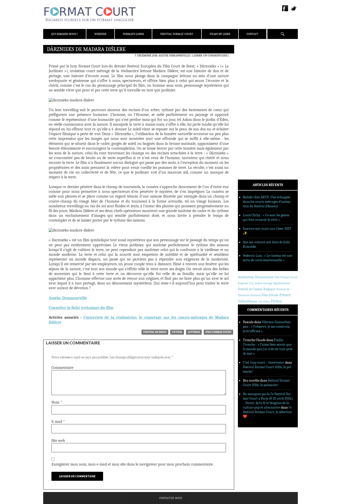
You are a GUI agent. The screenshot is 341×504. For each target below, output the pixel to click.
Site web (58, 440)
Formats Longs (133, 34)
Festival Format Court (176, 34)
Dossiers (251, 108)
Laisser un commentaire (209, 55)
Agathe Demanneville (174, 55)
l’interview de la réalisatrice (109, 317)
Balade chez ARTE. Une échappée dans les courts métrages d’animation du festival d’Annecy (267, 201)
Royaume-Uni (246, 283)
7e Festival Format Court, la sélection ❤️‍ (267, 412)
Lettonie (194, 332)
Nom (56, 402)
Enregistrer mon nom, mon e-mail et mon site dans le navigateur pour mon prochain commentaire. (132, 464)
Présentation (254, 60)
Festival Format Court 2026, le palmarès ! (266, 382)
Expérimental (281, 283)
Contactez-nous (170, 498)
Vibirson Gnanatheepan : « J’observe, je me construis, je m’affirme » (267, 326)
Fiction (177, 332)
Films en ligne (220, 34)
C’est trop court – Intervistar (263, 362)
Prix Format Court (218, 332)
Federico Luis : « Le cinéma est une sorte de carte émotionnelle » (267, 257)
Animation (246, 277)
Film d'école (269, 295)
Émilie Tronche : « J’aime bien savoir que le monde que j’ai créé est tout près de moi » (267, 347)
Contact (252, 34)
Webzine (100, 34)
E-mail (58, 421)
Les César (264, 301)
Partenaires (253, 80)
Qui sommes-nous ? (64, 34)
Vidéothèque (247, 301)
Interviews (253, 115)
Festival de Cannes (250, 289)
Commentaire (62, 367)
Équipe (249, 67)
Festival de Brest (155, 332)
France (285, 295)
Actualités (253, 95)
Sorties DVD (253, 128)
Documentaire (264, 277)
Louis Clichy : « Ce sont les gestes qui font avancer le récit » (266, 217)
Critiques (251, 102)
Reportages (253, 121)
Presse (249, 73)
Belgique (269, 289)
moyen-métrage (263, 283)
